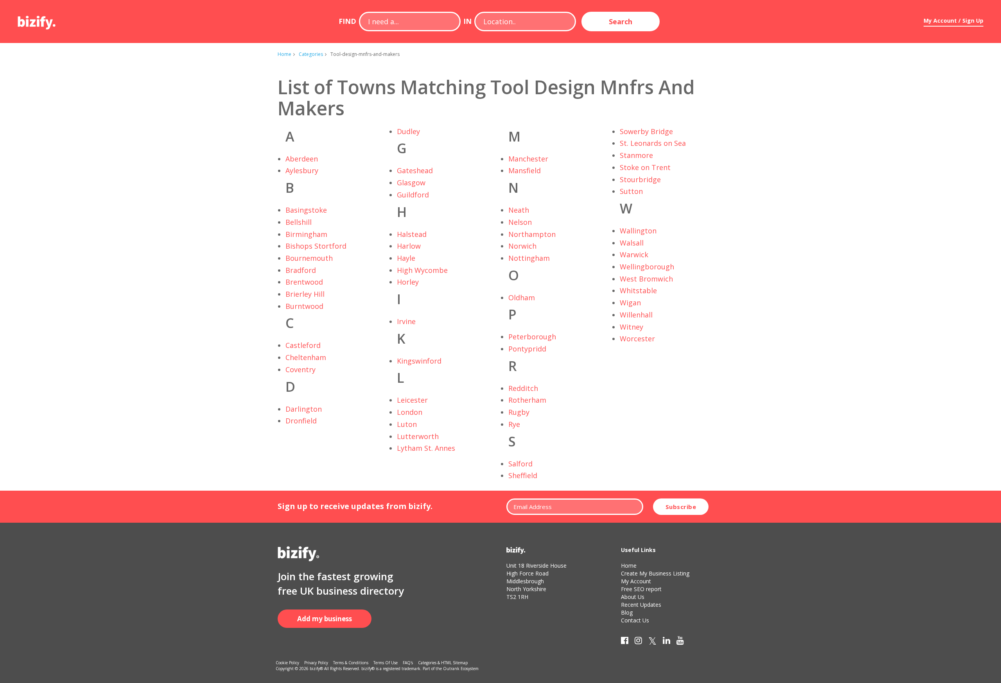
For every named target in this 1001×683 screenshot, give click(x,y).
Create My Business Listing (655, 573)
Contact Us (635, 620)
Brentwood (304, 282)
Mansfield (524, 170)
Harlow (409, 246)
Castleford (303, 345)
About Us (632, 597)
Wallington (638, 230)
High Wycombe (422, 270)
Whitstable (638, 290)
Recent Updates (641, 604)
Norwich (522, 246)
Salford (520, 463)
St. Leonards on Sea (653, 143)
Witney (631, 327)
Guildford (413, 194)
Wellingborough (647, 266)
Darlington (303, 409)
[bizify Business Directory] (37, 20)
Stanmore (636, 155)
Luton (407, 424)
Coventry (300, 369)
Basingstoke (306, 210)
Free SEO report (641, 589)
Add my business (324, 618)
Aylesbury (301, 170)
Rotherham (527, 400)
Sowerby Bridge (646, 131)
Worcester (637, 338)
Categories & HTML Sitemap (443, 662)
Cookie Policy (287, 662)
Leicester (412, 400)
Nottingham (529, 258)
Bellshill (298, 222)
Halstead (412, 234)
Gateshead (415, 170)
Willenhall (636, 314)
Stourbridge (640, 179)
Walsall (632, 242)
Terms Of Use (385, 662)
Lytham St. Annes (426, 448)
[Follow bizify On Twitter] (652, 642)
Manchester (528, 158)
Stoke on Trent (645, 167)
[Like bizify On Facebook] (624, 642)
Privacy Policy (316, 662)
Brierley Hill (305, 294)
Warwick (634, 254)
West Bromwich (646, 278)
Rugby (518, 412)
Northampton (532, 234)
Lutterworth (418, 436)
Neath (518, 210)
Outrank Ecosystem (461, 668)
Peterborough (532, 336)
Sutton (631, 191)
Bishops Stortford (315, 246)
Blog (627, 612)
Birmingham (306, 234)
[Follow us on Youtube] (680, 642)
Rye (514, 424)
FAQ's (408, 662)
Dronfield (301, 420)
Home (284, 54)
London (409, 412)
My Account (636, 581)
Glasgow (411, 182)
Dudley (408, 131)
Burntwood (304, 306)
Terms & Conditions (350, 662)
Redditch (523, 388)
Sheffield (522, 475)
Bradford (300, 270)
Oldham (521, 297)
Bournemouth (309, 258)
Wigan (630, 302)
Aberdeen (301, 158)
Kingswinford (419, 361)
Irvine (406, 321)
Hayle (406, 258)
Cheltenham (305, 357)
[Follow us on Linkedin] (666, 642)
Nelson (520, 222)
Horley (408, 282)
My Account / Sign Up (953, 20)
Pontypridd (527, 348)
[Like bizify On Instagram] (638, 642)
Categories (311, 54)
